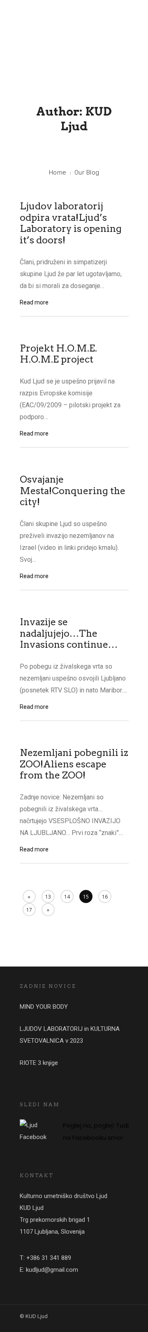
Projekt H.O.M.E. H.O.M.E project (58, 354)
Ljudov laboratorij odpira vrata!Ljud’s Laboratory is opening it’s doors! (71, 223)
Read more (34, 302)
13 (48, 896)
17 (29, 909)
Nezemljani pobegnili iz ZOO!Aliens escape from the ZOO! (74, 764)
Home (58, 172)
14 (67, 896)
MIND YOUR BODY (44, 1006)
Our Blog (86, 172)
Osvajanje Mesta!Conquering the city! (72, 491)
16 (105, 896)
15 (86, 896)
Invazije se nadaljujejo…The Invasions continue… (69, 633)
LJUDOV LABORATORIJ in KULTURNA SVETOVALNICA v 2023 (70, 1034)
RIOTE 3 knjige (39, 1063)
